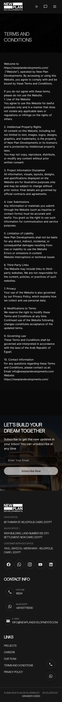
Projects (10, 646)
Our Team (10, 659)
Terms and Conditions (18, 665)
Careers (9, 652)
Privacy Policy (13, 672)
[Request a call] (45, 6)
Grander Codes (31, 696)
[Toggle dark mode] (37, 7)
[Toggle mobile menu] (54, 6)
